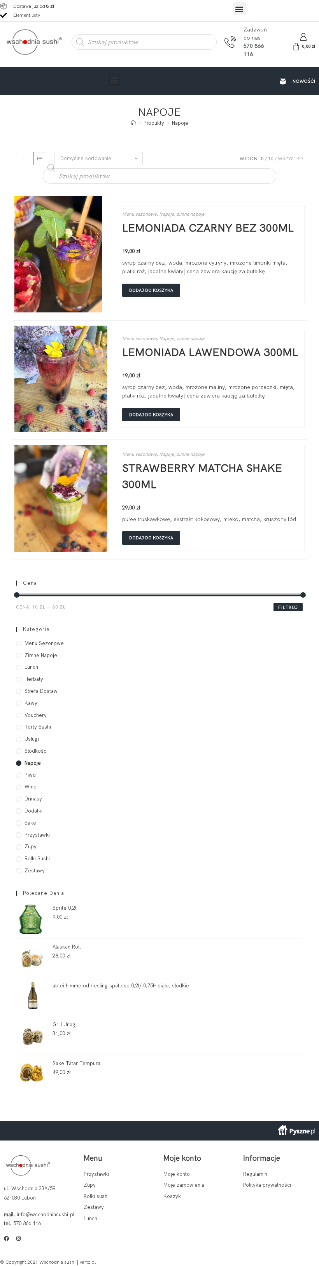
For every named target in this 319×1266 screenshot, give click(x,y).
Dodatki (33, 810)
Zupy (31, 846)
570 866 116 (27, 1223)
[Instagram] (18, 1238)
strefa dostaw (41, 691)
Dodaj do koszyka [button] (151, 290)
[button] (239, 8)
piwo (30, 775)
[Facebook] (6, 1238)
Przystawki (37, 835)
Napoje (180, 123)
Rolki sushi (37, 858)
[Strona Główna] (133, 123)
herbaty (34, 679)
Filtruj (288, 607)
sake (30, 823)
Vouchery (36, 715)
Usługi (32, 739)
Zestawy (35, 870)
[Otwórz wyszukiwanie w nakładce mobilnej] (144, 42)
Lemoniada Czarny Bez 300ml (208, 228)
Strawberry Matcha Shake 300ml (202, 476)
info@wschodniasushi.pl (45, 1214)
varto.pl (88, 1262)
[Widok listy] (39, 158)
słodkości (36, 751)
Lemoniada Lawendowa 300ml (210, 352)
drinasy (33, 798)
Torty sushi (38, 727)
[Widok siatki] (22, 158)
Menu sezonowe (139, 214)
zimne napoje (190, 214)
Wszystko (290, 158)
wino (31, 786)
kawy (31, 703)
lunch (31, 667)
